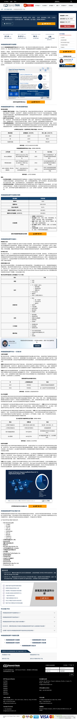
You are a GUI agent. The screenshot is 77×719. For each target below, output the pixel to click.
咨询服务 (51, 5)
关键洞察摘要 (63, 40)
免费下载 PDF (47, 23)
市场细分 (63, 47)
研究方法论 (9, 23)
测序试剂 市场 (5, 658)
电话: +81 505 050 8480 (9, 701)
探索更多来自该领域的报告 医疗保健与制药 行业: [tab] (14, 651)
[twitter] (73, 665)
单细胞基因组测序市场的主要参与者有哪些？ (14, 621)
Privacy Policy (68, 717)
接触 (11, 1)
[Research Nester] (11, 5)
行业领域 (44, 5)
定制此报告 (37, 345)
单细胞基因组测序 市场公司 (29, 645)
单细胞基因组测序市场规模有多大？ (12, 613)
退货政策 (5, 688)
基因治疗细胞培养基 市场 (36, 658)
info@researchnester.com (45, 684)
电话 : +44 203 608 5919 (45, 690)
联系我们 (5, 684)
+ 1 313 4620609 (7, 709)
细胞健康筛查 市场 (34, 654)
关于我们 (6, 1)
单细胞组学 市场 (6, 654)
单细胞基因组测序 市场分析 (39, 640)
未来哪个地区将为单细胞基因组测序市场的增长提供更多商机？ (18, 630)
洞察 (57, 5)
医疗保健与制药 (8, 9)
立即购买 (68, 26)
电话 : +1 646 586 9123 (45, 701)
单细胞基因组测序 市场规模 (13, 640)
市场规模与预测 (64, 44)
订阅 (71, 674)
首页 (2, 9)
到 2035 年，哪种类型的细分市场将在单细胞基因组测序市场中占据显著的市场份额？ (24, 626)
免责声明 (5, 690)
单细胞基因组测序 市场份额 (39, 642)
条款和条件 (6, 694)
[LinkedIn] (9, 345)
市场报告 (71, 5)
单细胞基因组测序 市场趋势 (13, 642)
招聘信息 (5, 683)
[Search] (71, 1)
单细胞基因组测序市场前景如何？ (11, 617)
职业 (15, 1)
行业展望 (63, 37)
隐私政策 (5, 692)
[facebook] (69, 665)
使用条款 (5, 686)
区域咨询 (63, 5)
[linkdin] (71, 665)
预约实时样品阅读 (68, 65)
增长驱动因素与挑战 (65, 42)
